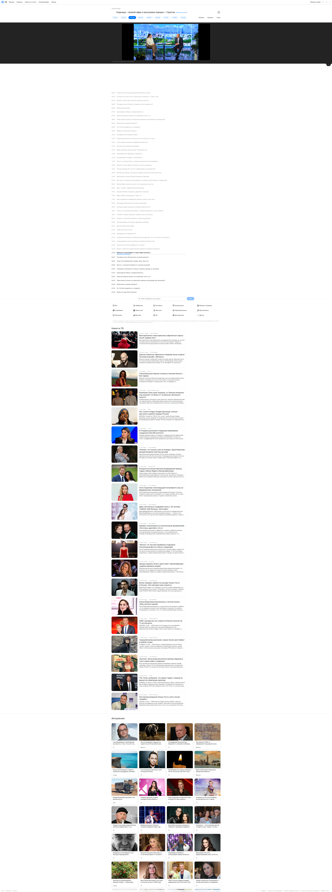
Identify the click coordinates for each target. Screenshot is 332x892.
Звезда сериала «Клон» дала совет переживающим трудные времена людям (161, 565)
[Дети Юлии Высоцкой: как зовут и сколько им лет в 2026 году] (152, 875)
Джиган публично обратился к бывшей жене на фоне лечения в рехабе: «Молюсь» (162, 356)
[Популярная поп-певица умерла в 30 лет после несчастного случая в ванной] (180, 764)
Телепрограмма (116, 8)
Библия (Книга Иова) (123, 108)
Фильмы (201, 17)
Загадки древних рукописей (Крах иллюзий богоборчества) (136, 241)
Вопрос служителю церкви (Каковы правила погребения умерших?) (138, 249)
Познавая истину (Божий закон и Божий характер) (133, 257)
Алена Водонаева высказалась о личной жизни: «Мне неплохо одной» (159, 603)
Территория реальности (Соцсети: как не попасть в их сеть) (136, 138)
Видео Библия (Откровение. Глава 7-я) (129, 195)
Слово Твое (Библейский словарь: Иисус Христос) (133, 261)
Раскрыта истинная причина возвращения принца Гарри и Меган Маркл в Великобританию (160, 470)
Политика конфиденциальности (292, 890)
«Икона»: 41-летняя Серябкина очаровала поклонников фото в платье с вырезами (157, 546)
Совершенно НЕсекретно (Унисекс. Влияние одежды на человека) (138, 269)
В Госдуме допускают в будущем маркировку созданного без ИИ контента (158, 432)
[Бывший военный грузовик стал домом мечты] (124, 792)
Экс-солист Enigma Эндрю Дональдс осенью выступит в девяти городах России (158, 413)
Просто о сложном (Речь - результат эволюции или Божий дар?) (137, 161)
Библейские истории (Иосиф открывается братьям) (133, 176)
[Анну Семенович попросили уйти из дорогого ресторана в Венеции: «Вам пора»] (180, 792)
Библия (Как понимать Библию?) (127, 123)
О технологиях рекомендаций (274, 890)
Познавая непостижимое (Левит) (127, 134)
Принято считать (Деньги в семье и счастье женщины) (134, 165)
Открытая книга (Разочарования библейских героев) (133, 93)
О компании (8, 890)
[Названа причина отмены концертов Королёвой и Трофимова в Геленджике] (152, 792)
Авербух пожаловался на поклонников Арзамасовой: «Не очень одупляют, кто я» (162, 527)
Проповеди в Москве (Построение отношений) (131, 203)
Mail (3, 890)
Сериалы (210, 17)
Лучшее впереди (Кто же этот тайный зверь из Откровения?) (136, 169)
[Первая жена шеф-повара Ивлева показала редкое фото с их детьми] (124, 819)
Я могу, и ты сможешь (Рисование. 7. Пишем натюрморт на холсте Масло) (140, 211)
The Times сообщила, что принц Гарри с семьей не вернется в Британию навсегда (161, 679)
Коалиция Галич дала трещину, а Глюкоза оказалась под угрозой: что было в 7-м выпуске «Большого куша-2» (161, 395)
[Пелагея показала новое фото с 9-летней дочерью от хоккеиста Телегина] (152, 847)
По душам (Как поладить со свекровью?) (129, 157)
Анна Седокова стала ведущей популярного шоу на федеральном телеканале (161, 489)
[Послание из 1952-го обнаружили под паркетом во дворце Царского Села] (207, 736)
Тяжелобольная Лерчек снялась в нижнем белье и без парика (161, 375)
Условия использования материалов (310, 890)
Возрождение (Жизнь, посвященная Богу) (130, 112)
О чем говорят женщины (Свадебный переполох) (132, 142)
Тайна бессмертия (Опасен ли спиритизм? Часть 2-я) (133, 115)
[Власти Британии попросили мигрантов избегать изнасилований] (207, 764)
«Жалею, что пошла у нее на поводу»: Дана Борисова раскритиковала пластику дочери (162, 451)
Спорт (218, 17)
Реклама (15, 890)
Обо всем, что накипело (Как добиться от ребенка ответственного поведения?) (142, 180)
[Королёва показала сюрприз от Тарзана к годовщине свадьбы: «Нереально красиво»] (180, 819)
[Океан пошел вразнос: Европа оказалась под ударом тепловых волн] (124, 764)
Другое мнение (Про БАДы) (125, 226)
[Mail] (2, 2)
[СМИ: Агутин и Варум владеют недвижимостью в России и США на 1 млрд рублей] (180, 875)
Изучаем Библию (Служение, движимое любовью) (133, 192)
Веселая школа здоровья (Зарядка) (128, 146)
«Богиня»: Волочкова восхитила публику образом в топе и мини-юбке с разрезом (161, 660)
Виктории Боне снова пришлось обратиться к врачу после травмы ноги (161, 337)
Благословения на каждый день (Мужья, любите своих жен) (136, 199)
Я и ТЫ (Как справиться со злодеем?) (128, 127)
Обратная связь (325, 890)
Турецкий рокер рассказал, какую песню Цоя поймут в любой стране (162, 641)
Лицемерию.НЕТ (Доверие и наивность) (129, 154)
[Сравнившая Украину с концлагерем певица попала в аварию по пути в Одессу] (180, 847)
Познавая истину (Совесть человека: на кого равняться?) (135, 104)
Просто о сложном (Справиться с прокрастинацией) (133, 265)
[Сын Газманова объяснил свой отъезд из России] (152, 764)
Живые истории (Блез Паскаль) (127, 131)
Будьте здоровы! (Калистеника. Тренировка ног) (132, 150)
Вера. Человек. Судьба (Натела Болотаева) (130, 188)
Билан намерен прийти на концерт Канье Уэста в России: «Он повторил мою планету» (159, 584)
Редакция (263, 890)
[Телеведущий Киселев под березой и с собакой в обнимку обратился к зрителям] (180, 736)
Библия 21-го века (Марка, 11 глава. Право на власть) (133, 252)
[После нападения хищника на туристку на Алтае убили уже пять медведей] (152, 736)
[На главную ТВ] (5, 2)
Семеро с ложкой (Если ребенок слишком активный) (133, 218)
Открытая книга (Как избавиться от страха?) (131, 245)
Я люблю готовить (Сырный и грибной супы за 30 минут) (135, 214)
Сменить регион (181, 12)
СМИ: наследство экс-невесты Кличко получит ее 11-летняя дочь (160, 622)
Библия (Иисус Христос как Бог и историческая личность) (135, 184)
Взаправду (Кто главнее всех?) (126, 233)
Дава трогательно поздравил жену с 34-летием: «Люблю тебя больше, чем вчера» (160, 508)
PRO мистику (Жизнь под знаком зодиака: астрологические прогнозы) (139, 173)
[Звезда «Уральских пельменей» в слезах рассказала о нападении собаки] (207, 875)
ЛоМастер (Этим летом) (124, 230)
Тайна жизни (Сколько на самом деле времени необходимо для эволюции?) (141, 119)
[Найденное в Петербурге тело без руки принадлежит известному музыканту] (124, 847)
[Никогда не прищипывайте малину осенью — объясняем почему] (124, 875)
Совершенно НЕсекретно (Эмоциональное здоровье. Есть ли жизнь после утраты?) (143, 237)
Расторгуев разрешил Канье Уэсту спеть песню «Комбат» (159, 698)
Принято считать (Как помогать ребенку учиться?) (133, 100)
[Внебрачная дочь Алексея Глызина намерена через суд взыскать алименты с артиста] (152, 819)
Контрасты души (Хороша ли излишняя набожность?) (133, 207)
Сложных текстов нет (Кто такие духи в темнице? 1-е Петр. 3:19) (137, 96)
